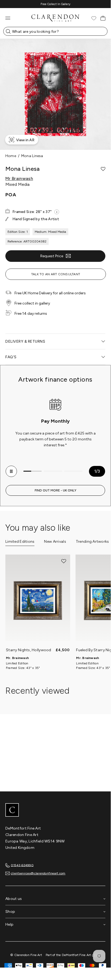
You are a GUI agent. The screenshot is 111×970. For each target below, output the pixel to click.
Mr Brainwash (19, 178)
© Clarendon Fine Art (26, 955)
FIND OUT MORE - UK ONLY (55, 490)
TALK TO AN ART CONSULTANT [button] (55, 274)
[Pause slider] (11, 471)
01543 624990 (22, 865)
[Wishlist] (93, 18)
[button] (103, 169)
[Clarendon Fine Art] (55, 810)
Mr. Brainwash (17, 658)
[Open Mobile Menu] (7, 18)
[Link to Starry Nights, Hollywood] (37, 600)
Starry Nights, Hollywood (28, 650)
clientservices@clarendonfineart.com (38, 873)
